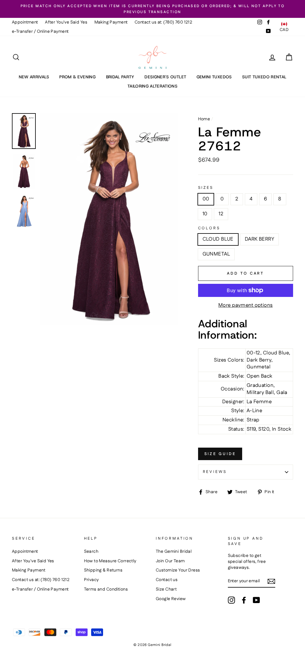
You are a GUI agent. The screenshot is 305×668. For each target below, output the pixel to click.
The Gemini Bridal (174, 552)
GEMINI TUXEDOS (214, 77)
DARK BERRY (259, 239)
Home (204, 119)
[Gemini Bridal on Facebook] (244, 600)
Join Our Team (170, 561)
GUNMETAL (216, 254)
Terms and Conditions (106, 589)
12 (221, 213)
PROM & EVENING (77, 77)
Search (91, 552)
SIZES (206, 187)
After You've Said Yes (66, 22)
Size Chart (166, 589)
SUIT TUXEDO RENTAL (264, 77)
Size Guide (220, 454)
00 (206, 199)
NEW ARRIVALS (34, 77)
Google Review (171, 599)
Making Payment (111, 22)
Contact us (167, 580)
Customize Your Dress (178, 570)
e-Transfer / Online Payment (40, 32)
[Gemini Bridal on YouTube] (256, 600)
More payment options (245, 305)
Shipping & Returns (103, 570)
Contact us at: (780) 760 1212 (163, 22)
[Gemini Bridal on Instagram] (231, 600)
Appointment (25, 22)
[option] (152, 9)
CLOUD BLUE (218, 239)
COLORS (209, 228)
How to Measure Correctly (110, 561)
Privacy (91, 580)
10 (205, 213)
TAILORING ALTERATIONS (152, 86)
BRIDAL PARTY (120, 77)
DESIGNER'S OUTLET (165, 77)
